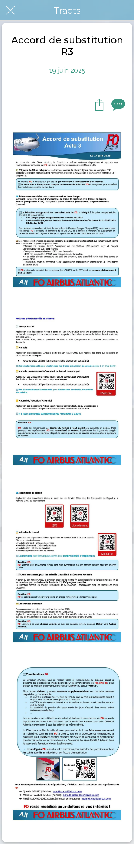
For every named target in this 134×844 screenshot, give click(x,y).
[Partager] (99, 104)
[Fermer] (10, 10)
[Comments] (117, 104)
